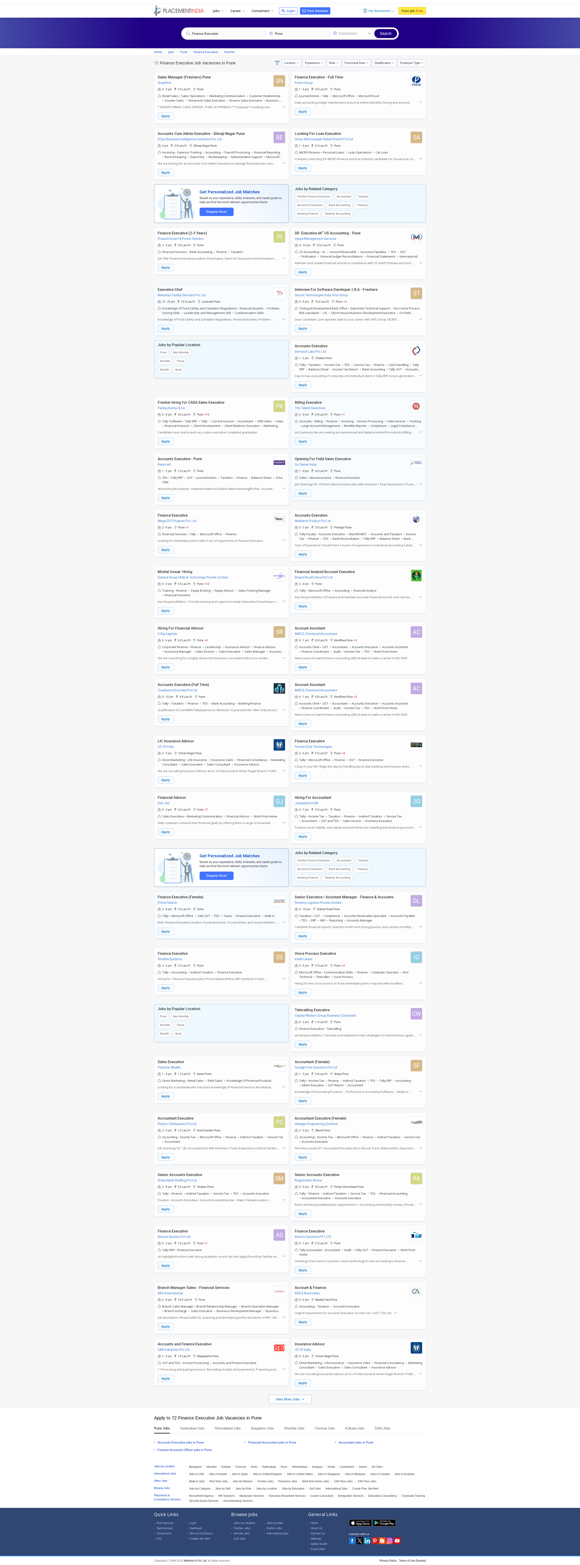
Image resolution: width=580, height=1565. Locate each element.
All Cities (377, 1466)
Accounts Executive (309, 205)
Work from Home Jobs (315, 1481)
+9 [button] (206, 640)
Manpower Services (251, 1496)
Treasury (362, 205)
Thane (180, 361)
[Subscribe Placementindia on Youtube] (397, 1540)
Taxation (363, 196)
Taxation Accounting (337, 213)
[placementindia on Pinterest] (374, 1540)
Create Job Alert (199, 1538)
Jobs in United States (300, 1474)
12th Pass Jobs (343, 1481)
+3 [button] (343, 965)
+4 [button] (344, 301)
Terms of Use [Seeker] (412, 1560)
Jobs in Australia (404, 1474)
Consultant (261, 11)
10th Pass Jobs (367, 1481)
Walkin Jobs (274, 1528)
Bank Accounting (339, 205)
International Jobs (337, 1488)
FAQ (159, 1538)
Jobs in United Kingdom (267, 1474)
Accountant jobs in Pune (356, 1442)
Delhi (254, 1466)
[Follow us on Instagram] (389, 1540)
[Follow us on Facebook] (352, 1540)
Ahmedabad (299, 1466)
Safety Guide (319, 1544)
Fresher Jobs (265, 1481)
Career (236, 11)
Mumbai (165, 361)
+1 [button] (343, 414)
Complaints (164, 1533)
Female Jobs (242, 1533)
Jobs (216, 11)
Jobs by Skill (223, 1488)
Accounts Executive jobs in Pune (180, 1442)
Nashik (164, 369)
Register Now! (216, 212)
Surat (178, 369)
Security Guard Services (204, 1500)
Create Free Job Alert (365, 1488)
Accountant (344, 196)
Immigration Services (351, 1496)
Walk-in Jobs (197, 1481)
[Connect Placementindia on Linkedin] (367, 1540)
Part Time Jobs (219, 1481)
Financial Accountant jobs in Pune (272, 1442)
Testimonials (165, 1528)
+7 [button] (206, 809)
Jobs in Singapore (329, 1474)
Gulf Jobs (315, 1488)
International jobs (277, 1533)
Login (290, 11)
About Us (316, 1528)
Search (386, 33)
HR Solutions (226, 1496)
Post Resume (317, 11)
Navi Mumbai (181, 352)
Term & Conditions (201, 1533)
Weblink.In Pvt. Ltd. (195, 1560)
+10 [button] (207, 414)
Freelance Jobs (287, 1481)
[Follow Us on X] (359, 1540)
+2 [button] (355, 640)
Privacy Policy (388, 1560)
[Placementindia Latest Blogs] (382, 1540)
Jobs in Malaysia (355, 1474)
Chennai (240, 1466)
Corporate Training (413, 1496)
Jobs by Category (199, 1488)
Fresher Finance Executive (313, 196)
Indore (363, 1466)
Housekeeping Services (238, 1500)
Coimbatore (347, 1466)
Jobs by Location (266, 1488)
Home (314, 1523)
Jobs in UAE (196, 1474)
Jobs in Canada (380, 1474)
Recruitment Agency (201, 1496)
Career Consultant (321, 1496)
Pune (163, 352)
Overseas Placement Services (287, 1496)
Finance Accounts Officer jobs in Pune (184, 1450)
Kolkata (226, 1466)
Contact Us (318, 1533)
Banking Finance (307, 213)
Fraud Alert (318, 1549)
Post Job (412, 10)
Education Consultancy (382, 1496)
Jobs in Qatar (240, 1474)
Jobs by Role (243, 1488)
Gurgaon (317, 1466)
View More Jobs (288, 1399)
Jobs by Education (293, 1488)
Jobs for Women (243, 1481)
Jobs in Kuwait (218, 1474)
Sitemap (316, 1538)
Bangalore (195, 1466)
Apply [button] (165, 116)
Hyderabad (269, 1466)
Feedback (195, 1528)
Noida (331, 1466)
